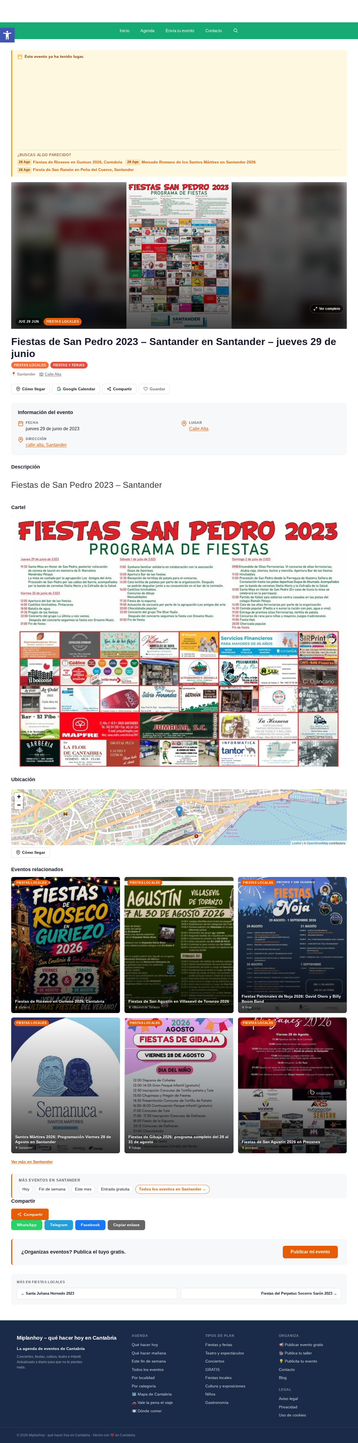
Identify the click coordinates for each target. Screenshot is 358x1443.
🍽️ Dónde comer (147, 1411)
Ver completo (329, 309)
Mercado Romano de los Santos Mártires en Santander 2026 (191, 162)
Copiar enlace (126, 1225)
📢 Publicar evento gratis (301, 1344)
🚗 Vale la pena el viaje (152, 1402)
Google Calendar (79, 389)
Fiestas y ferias (69, 365)
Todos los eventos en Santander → (172, 1189)
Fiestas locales (62, 322)
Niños (210, 1394)
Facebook (90, 1225)
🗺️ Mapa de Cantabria (152, 1394)
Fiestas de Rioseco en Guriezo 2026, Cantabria (70, 162)
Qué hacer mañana (149, 1353)
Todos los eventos (148, 1369)
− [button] (19, 805)
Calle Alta (53, 374)
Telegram (58, 1225)
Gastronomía (217, 1402)
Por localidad (143, 1377)
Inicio (124, 30)
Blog (283, 1377)
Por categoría (144, 1386)
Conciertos (214, 1361)
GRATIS (212, 1369)
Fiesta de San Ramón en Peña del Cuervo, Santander (76, 170)
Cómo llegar (33, 389)
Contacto (213, 30)
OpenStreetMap (317, 843)
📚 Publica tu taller (295, 1353)
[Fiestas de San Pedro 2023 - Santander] (179, 641)
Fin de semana (52, 1189)
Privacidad (288, 1407)
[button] (7, 35)
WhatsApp (27, 1225)
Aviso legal (288, 1398)
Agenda (147, 30)
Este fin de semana (149, 1361)
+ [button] (19, 796)
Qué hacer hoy (145, 1344)
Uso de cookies (292, 1415)
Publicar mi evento (310, 1251)
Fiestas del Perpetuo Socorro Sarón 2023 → (299, 1293)
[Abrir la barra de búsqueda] (235, 30)
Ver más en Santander (32, 1161)
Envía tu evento (180, 30)
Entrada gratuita (115, 1189)
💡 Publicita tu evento (298, 1361)
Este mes (83, 1189)
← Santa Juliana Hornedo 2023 (47, 1293)
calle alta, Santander (46, 445)
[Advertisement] (179, 103)
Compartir (122, 389)
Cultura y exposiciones (225, 1386)
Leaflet (296, 843)
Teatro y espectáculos (224, 1353)
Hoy (25, 1189)
